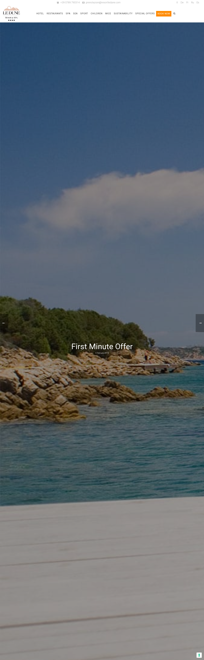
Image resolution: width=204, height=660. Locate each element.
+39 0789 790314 (70, 2)
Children (96, 13)
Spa (68, 13)
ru (192, 2)
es (198, 2)
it (177, 2)
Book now (164, 13)
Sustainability (123, 13)
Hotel (40, 13)
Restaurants (55, 13)
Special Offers (145, 13)
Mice (108, 13)
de (182, 2)
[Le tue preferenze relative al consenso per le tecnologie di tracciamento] (199, 655)
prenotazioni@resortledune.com (103, 2)
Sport (84, 13)
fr (187, 2)
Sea (75, 13)
